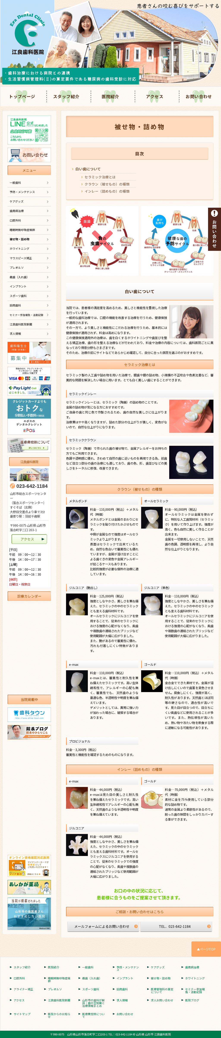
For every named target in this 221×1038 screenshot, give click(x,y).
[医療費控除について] (29, 445)
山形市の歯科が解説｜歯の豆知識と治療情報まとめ (93, 1003)
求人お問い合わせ (162, 1000)
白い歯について (88, 168)
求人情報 (15, 333)
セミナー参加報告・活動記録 (195, 991)
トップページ (22, 96)
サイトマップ (22, 1014)
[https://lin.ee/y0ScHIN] (29, 130)
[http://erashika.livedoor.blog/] (29, 732)
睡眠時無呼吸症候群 (22, 230)
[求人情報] (29, 352)
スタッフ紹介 (66, 96)
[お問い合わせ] (214, 228)
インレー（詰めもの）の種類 (107, 191)
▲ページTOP (206, 949)
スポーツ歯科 (18, 296)
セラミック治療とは (100, 176)
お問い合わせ (199, 96)
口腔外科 (15, 220)
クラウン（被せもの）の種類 (107, 184)
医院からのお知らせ (59, 1015)
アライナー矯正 (23, 989)
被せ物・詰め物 (19, 239)
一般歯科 (15, 183)
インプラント (18, 286)
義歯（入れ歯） (19, 277)
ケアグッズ (17, 201)
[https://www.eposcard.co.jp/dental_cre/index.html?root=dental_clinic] (29, 417)
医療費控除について (93, 1015)
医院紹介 (110, 96)
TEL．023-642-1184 (175, 926)
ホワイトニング (19, 249)
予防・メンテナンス (22, 192)
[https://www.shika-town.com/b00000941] (29, 714)
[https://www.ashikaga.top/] (29, 887)
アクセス (154, 96)
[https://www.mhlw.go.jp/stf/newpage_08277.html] (29, 865)
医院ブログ (192, 1000)
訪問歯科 (15, 305)
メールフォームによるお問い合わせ (101, 926)
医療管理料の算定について (162, 991)
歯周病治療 (17, 211)
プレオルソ (17, 267)
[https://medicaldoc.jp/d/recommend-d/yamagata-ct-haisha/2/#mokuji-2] (29, 914)
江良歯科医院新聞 (21, 324)
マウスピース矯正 (21, 258)
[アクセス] (29, 474)
